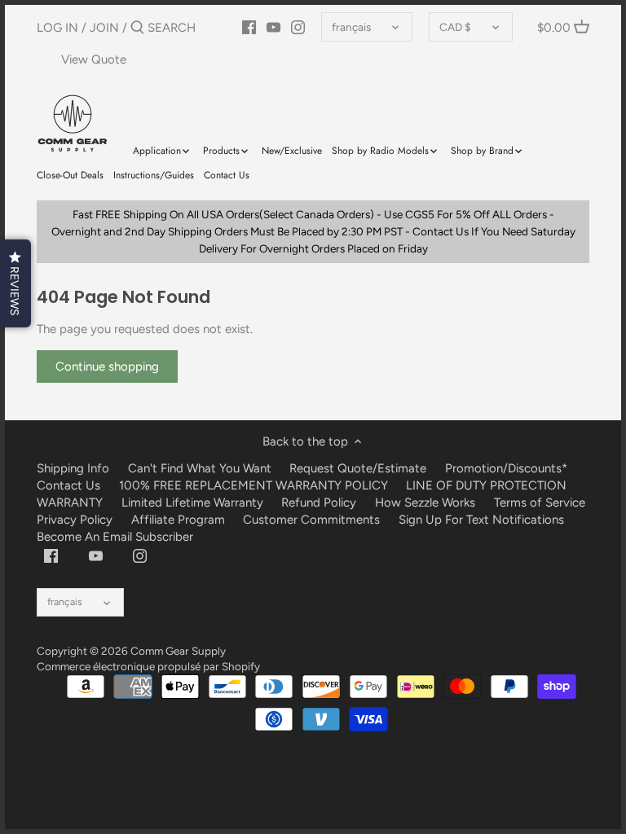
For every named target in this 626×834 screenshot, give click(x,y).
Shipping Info (73, 468)
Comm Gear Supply (178, 650)
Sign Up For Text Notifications (481, 519)
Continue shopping (107, 366)
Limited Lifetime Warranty (192, 502)
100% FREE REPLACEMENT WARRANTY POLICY (253, 485)
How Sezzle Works (425, 502)
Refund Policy (318, 502)
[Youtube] (96, 555)
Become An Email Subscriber (115, 536)
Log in (57, 27)
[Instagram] (140, 555)
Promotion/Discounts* (506, 468)
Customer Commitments (311, 519)
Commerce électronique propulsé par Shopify (148, 666)
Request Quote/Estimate (359, 468)
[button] (15, 283)
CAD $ (455, 26)
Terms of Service (539, 502)
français (351, 26)
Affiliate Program (178, 519)
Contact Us (68, 485)
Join (104, 27)
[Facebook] (51, 555)
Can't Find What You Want (199, 468)
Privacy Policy (74, 519)
